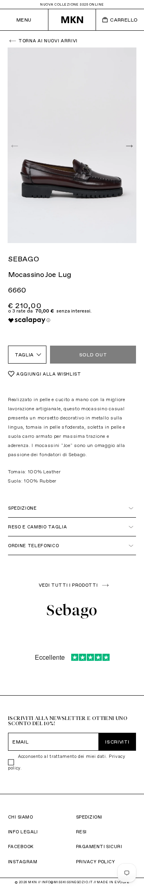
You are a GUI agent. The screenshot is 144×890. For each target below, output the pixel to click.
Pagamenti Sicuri (99, 846)
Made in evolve (113, 882)
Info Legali (23, 832)
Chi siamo (20, 817)
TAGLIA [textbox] (24, 355)
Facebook (21, 846)
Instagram (22, 861)
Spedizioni (89, 817)
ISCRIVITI (117, 742)
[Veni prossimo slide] (128, 145)
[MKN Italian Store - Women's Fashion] (72, 19)
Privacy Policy (95, 861)
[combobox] (27, 355)
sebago (23, 258)
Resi (81, 832)
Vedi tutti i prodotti (68, 585)
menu (24, 20)
